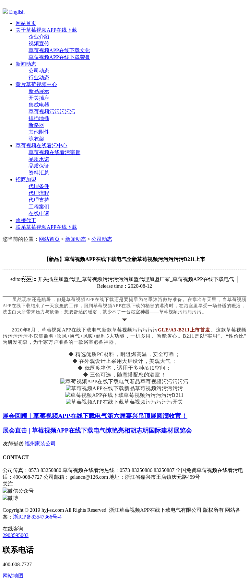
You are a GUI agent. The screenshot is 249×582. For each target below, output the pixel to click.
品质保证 (39, 166)
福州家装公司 (40, 443)
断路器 (36, 125)
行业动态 (39, 77)
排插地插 (39, 118)
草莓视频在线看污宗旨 (54, 152)
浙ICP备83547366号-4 (37, 517)
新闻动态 (75, 239)
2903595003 (16, 535)
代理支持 (39, 200)
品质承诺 (39, 159)
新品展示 (39, 91)
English (16, 12)
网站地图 (13, 575)
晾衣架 (36, 138)
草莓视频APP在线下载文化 (59, 50)
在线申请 (39, 213)
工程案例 (39, 206)
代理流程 (39, 193)
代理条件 (39, 186)
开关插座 (39, 98)
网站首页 (49, 239)
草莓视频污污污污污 (52, 111)
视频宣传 (39, 43)
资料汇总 (39, 172)
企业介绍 (39, 36)
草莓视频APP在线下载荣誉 (59, 57)
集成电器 (39, 104)
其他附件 (39, 132)
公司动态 (39, 70)
